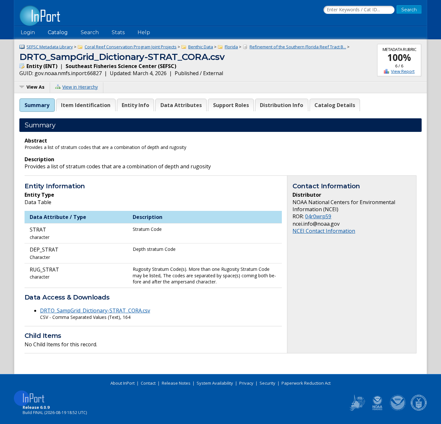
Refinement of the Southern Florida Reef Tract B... (298, 47)
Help (144, 32)
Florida (231, 47)
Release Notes (176, 383)
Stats (118, 32)
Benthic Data (200, 47)
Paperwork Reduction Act (306, 383)
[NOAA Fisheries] (377, 409)
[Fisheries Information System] (356, 409)
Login (28, 32)
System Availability (215, 383)
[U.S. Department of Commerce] (418, 409)
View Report (403, 71)
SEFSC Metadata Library (49, 47)
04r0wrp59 (318, 216)
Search (90, 32)
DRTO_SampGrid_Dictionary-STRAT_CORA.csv (95, 310)
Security (267, 383)
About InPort (122, 383)
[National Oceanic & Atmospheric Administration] (398, 409)
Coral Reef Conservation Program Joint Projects (131, 47)
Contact (148, 383)
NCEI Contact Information (323, 230)
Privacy (246, 383)
